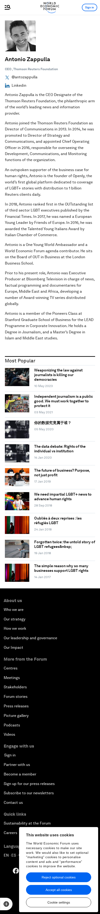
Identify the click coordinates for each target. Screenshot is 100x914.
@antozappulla (24, 77)
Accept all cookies (59, 890)
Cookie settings (58, 902)
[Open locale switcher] (6, 904)
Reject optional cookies (59, 877)
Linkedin (19, 85)
